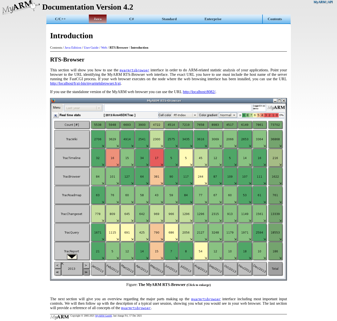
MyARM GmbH (103, 315)
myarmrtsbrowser (134, 70)
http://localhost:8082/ (199, 92)
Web (104, 47)
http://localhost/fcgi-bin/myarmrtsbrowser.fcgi (85, 83)
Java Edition (73, 47)
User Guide (91, 47)
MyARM (320, 2)
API (330, 2)
